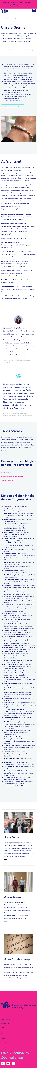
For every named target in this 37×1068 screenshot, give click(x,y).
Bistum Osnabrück (7, 481)
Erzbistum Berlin (6, 472)
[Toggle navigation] (34, 10)
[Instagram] (13, 1063)
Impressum (5, 1023)
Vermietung (5, 1046)
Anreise (3, 1042)
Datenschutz (5, 1019)
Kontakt (4, 1038)
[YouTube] (8, 1063)
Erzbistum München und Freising (12, 476)
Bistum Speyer (6, 485)
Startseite (4, 19)
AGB (2, 1027)
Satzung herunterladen (12, 107)
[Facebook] (3, 1063)
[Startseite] (4, 10)
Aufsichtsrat (18, 90)
